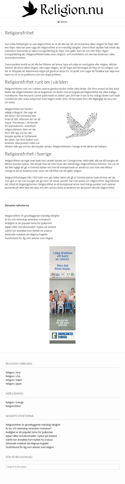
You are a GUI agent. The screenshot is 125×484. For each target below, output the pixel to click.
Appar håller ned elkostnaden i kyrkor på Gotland (30, 226)
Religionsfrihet (13, 406)
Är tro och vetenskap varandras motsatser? (28, 219)
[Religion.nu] (62, 9)
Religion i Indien (14, 379)
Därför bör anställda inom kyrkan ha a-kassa (28, 230)
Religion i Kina (13, 372)
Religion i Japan (14, 383)
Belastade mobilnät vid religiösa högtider (26, 234)
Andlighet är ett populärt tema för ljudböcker (28, 223)
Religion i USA (13, 376)
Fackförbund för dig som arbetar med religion (29, 238)
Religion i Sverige (14, 402)
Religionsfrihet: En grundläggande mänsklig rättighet (32, 215)
